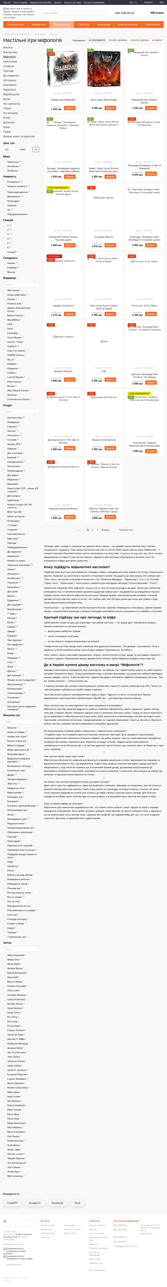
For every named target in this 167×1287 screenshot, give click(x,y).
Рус (135, 2)
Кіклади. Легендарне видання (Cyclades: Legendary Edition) (63, 170)
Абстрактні (9, 80)
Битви (7, 99)
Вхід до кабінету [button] (97, 1225)
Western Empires (63, 371)
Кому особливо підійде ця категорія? (63, 803)
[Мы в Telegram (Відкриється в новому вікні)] (120, 2)
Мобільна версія (14, 1264)
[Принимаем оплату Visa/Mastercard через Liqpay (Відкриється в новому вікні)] (19, 1257)
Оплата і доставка (72, 2)
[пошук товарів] (104, 13)
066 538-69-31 (124, 13)
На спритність (11, 103)
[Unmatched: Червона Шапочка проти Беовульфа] (144, 412)
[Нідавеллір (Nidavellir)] (63, 69)
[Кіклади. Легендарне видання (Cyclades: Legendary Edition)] (63, 137)
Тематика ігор (61, 24)
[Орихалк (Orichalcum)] (104, 412)
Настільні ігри (15, 24)
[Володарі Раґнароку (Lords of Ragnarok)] (144, 137)
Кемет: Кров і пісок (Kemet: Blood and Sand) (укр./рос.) (104, 170)
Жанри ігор (38, 24)
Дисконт (58, 2)
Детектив (8, 122)
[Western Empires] (63, 343)
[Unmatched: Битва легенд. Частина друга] (63, 206)
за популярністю (97, 40)
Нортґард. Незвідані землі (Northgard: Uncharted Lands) (144, 238)
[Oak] (104, 343)
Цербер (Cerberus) (63, 305)
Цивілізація (10, 61)
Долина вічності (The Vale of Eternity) (63, 441)
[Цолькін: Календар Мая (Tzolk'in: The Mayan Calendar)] (144, 343)
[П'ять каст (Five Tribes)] (144, 274)
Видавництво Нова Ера (41, 2)
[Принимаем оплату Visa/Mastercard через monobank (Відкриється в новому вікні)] (19, 1251)
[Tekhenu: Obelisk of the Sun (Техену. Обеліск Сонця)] (104, 480)
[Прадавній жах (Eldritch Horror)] (144, 69)
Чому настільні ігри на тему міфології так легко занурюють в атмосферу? (83, 705)
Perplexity (57, 1203)
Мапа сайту (95, 1259)
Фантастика (10, 52)
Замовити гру (95, 1263)
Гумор (7, 131)
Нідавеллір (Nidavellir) (63, 99)
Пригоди (8, 71)
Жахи (6, 127)
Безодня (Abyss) (104, 236)
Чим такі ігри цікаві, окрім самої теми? (64, 756)
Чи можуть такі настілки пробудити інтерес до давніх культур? (77, 781)
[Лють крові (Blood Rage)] (104, 69)
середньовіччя (93, 588)
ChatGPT (12, 1203)
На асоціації (10, 113)
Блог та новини (20, 2)
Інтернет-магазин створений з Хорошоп (15, 1279)
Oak (104, 371)
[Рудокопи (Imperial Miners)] (63, 480)
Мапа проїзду (146, 1233)
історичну (125, 553)
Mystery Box (153, 24)
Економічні (9, 85)
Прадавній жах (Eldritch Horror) (144, 101)
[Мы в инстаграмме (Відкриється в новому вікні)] (124, 2)
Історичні (8, 66)
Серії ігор (83, 24)
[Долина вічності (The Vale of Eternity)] (63, 412)
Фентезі (8, 47)
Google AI (34, 1203)
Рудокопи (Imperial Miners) (63, 508)
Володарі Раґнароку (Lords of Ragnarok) (144, 167)
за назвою (157, 40)
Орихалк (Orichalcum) (104, 439)
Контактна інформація (94, 2)
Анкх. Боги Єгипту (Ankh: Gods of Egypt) (104, 307)
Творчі (7, 108)
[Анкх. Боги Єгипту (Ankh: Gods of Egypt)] (104, 274)
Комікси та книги (128, 24)
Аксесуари (103, 24)
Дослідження (11, 75)
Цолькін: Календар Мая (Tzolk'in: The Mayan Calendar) (144, 377)
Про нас (7, 2)
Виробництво (11, 94)
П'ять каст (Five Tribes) (144, 305)
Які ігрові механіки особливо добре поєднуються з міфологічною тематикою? (85, 731)
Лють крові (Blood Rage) (104, 99)
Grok (77, 1203)
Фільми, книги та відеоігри (19, 136)
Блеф (6, 117)
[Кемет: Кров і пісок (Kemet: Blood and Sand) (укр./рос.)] (104, 137)
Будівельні (9, 89)
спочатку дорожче (140, 40)
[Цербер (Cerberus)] (63, 274)
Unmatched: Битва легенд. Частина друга (63, 238)
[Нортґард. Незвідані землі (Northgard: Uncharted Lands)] (144, 206)
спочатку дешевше (118, 40)
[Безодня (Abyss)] (104, 206)
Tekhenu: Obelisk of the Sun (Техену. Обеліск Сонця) (104, 510)
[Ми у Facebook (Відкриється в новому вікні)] (116, 2)
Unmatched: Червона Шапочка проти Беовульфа (144, 444)
